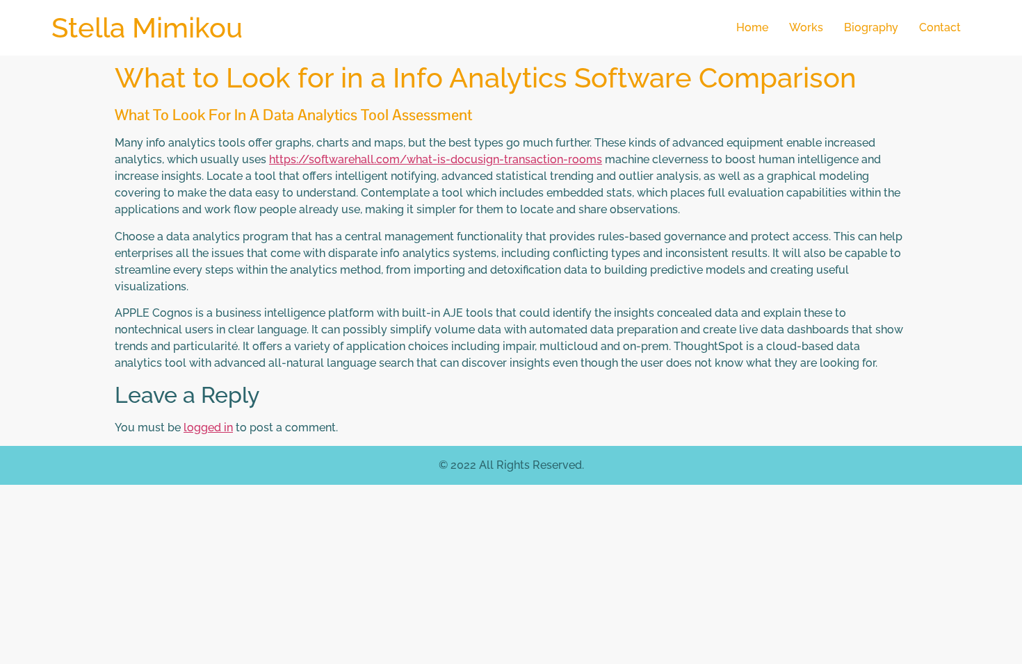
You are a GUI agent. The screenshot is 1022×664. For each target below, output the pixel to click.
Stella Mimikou (147, 27)
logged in (208, 427)
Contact (940, 27)
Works (806, 27)
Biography (871, 27)
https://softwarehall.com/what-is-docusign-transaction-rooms (435, 159)
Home (752, 27)
